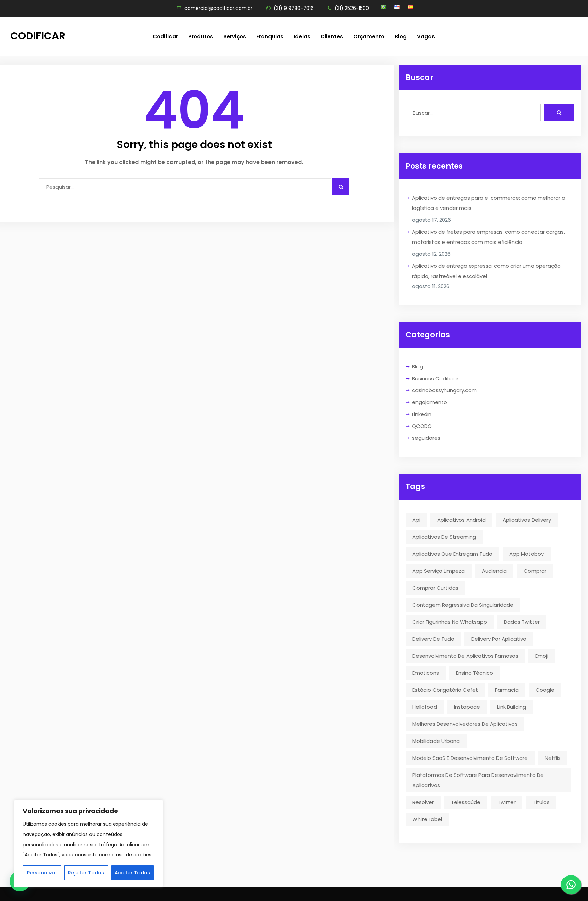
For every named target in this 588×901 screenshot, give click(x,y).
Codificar (37, 36)
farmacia (507, 690)
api (416, 519)
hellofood (424, 707)
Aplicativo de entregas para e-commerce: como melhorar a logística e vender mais (488, 203)
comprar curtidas (435, 587)
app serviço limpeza (438, 570)
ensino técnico (474, 673)
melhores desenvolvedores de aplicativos (465, 724)
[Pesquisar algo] (340, 186)
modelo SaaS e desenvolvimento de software (470, 758)
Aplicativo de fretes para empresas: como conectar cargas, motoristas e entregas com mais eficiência (488, 237)
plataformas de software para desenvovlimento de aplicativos (478, 780)
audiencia (494, 570)
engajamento (429, 402)
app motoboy (526, 553)
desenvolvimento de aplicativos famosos (465, 656)
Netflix (552, 758)
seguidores (426, 437)
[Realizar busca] (559, 112)
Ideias (302, 36)
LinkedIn (421, 414)
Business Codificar (435, 378)
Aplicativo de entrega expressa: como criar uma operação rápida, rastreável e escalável (486, 271)
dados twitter (522, 621)
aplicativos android (461, 519)
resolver (423, 802)
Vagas (426, 36)
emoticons (425, 673)
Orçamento (369, 36)
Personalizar (42, 872)
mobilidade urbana (436, 741)
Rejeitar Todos (86, 872)
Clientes (332, 36)
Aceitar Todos (132, 872)
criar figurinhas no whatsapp (449, 621)
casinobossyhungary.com (444, 390)
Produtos (200, 36)
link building (511, 707)
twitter (506, 802)
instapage (467, 707)
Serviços (234, 36)
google (545, 690)
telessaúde (465, 802)
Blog (401, 36)
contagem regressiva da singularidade (462, 604)
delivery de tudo (433, 639)
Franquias (269, 36)
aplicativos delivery (527, 519)
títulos (541, 802)
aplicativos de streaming (444, 536)
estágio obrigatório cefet (445, 690)
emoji (541, 656)
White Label (427, 819)
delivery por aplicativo (498, 639)
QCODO (422, 426)
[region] (88, 843)
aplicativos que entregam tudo (452, 553)
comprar (535, 570)
